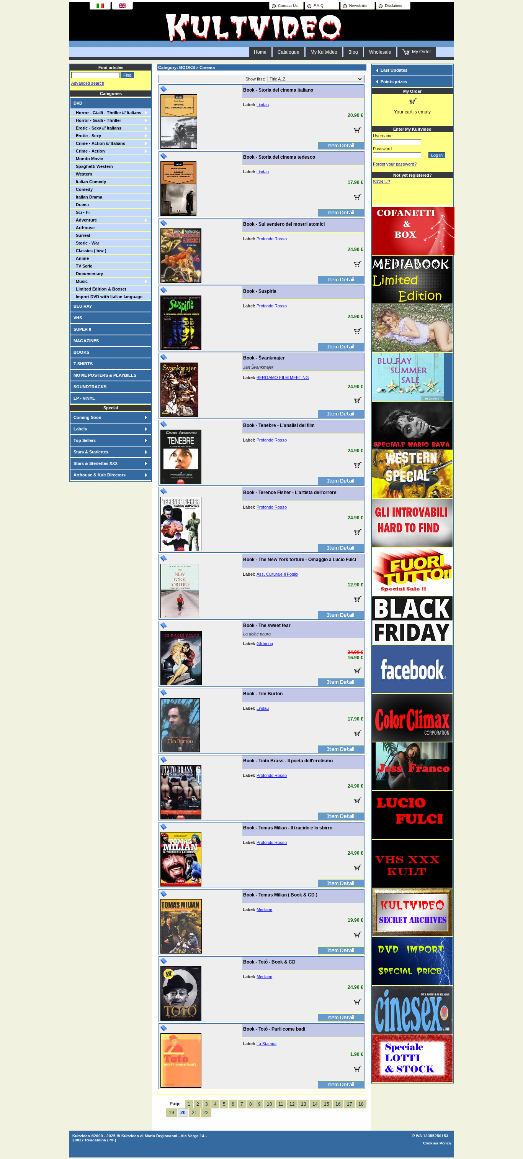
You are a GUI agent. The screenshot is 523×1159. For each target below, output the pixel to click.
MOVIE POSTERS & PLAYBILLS (105, 375)
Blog (353, 52)
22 (206, 1112)
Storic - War (86, 243)
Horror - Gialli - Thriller (97, 120)
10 (269, 1104)
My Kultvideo (324, 52)
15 (326, 1104)
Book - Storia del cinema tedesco (279, 157)
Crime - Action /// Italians (99, 143)
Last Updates (394, 70)
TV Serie (83, 266)
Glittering (265, 643)
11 (280, 1104)
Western (83, 174)
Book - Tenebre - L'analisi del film (279, 425)
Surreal (82, 235)
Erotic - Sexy (87, 135)
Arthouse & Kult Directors (100, 475)
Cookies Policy (437, 1143)
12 (292, 1104)
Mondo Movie (88, 158)
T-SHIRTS (83, 363)
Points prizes (394, 81)
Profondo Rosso (272, 238)
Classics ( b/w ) (90, 250)
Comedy (83, 189)
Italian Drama (88, 197)
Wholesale (380, 52)
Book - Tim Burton (263, 693)
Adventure (85, 220)
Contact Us (287, 5)
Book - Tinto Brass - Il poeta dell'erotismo (288, 760)
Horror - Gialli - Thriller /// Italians (107, 112)
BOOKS (81, 352)
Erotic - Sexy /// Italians (97, 128)
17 (349, 1104)
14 (315, 1104)
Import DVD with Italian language (108, 296)
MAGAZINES (86, 340)
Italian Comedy (90, 181)
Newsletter (358, 5)
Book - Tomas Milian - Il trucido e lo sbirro (287, 828)
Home (260, 52)
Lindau (263, 104)
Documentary (88, 273)
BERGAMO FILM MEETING (283, 377)
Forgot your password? (395, 164)
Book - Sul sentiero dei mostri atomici (284, 224)
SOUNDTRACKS (90, 386)
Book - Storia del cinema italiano (278, 90)
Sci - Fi (82, 212)
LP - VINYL (84, 398)
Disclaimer (393, 5)
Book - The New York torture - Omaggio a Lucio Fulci (299, 559)
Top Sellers (85, 440)
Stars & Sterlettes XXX (96, 463)
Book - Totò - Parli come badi (274, 1029)
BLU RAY (83, 306)
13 (303, 1104)
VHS (78, 317)
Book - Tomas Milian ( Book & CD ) (280, 895)
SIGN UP (381, 181)
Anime (81, 258)
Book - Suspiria (259, 291)
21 (194, 1112)
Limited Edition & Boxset (100, 289)
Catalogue (288, 52)
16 (338, 1104)
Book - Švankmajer (264, 358)
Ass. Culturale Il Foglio (277, 574)
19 (171, 1112)
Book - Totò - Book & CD (269, 962)
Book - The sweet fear (267, 625)
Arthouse (84, 227)
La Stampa (266, 1043)
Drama (81, 204)
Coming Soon (87, 417)
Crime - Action (89, 151)
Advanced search (87, 83)
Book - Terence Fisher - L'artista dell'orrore (290, 492)
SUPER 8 (82, 329)
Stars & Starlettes (91, 452)
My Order (420, 51)
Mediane (264, 909)
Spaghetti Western (93, 166)
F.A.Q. (319, 5)
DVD (78, 103)
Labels (80, 429)
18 (361, 1104)
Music (81, 281)
